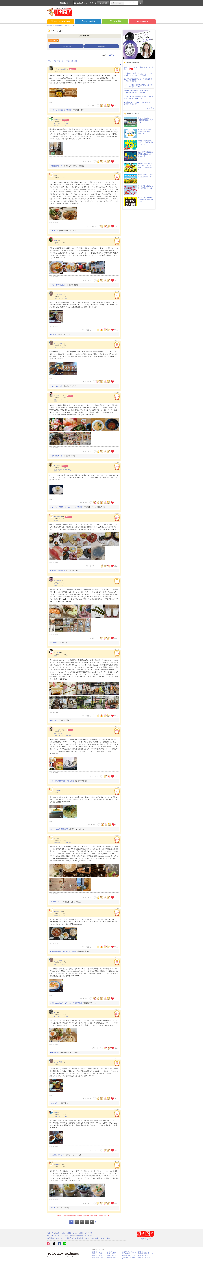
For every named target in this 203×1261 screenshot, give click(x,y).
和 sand (54, 642)
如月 (55, 838)
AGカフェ (54, 231)
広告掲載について (53, 1238)
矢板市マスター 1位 (59, 585)
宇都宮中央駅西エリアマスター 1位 (62, 842)
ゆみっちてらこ (58, 395)
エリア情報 (116, 21)
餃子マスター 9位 (58, 244)
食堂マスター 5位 (58, 733)
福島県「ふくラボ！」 (97, 1253)
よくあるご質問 (63, 1235)
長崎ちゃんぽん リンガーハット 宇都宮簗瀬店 (66, 1003)
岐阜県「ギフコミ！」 (128, 1253)
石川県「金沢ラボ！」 (97, 1257)
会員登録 (63, 3)
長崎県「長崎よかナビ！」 (145, 1252)
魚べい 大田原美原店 (58, 570)
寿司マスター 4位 (58, 399)
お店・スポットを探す (62, 21)
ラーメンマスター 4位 (59, 347)
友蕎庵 (53, 334)
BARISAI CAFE (56, 902)
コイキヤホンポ (56, 386)
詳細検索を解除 (66, 46)
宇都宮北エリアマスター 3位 (61, 655)
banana (56, 119)
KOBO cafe (55, 1052)
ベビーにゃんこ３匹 (60, 69)
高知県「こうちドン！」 (144, 1257)
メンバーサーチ (91, 3)
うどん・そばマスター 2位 (60, 298)
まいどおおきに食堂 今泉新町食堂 (62, 781)
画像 (112, 55)
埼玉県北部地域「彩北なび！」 (128, 1258)
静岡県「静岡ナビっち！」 (129, 1252)
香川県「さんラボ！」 (113, 1255)
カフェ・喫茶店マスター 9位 (61, 1016)
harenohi (54, 720)
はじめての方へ (79, 3)
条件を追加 (101, 46)
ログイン (70, 3)
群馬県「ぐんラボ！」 (97, 1255)
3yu (55, 175)
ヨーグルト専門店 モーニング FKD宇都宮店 (66, 507)
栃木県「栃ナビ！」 (97, 1252)
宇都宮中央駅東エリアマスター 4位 (62, 735)
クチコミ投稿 (103, 3)
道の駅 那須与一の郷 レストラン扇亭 (63, 951)
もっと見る (150, 108)
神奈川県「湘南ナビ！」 (128, 1255)
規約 (71, 1235)
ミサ (55, 1112)
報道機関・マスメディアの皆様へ (88, 1238)
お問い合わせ (78, 1235)
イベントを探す (89, 21)
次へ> (97, 1222)
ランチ (51, 61)
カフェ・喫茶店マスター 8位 (61, 123)
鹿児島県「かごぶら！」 (113, 1257)
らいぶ (56, 240)
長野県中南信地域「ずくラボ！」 (146, 1253)
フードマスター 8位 (59, 583)
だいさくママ (58, 516)
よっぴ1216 (57, 580)
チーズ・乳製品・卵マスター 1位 (62, 469)
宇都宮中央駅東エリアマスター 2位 (62, 471)
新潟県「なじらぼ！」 (113, 1253)
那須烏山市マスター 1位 (60, 125)
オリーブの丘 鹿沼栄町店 (59, 829)
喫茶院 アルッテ (56, 166)
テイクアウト (59, 61)
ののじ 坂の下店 (56, 456)
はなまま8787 (58, 790)
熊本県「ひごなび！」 (113, 1252)
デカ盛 (67, 61)
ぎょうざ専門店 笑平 (58, 285)
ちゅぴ (56, 465)
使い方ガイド (51, 1235)
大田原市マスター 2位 (59, 520)
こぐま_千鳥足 (58, 294)
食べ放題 (74, 61)
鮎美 (55, 1012)
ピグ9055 (57, 652)
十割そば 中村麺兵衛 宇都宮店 (61, 110)
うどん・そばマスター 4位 (60, 1116)
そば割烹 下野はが (57, 1155)
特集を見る (144, 21)
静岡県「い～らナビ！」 (144, 1255)
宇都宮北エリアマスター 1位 (61, 401)
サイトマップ (89, 1235)
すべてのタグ (114, 64)
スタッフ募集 (105, 1238)
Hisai (53, 1208)
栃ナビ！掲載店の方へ (68, 1238)
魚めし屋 (54, 1103)
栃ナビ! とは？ (146, 1239)
